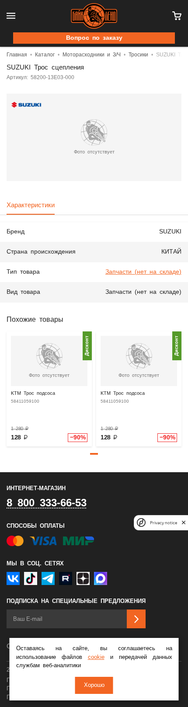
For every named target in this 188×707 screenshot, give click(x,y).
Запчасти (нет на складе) (143, 272)
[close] (183, 522)
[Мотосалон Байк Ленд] (94, 16)
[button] (94, 454)
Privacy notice (163, 522)
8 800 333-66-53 (47, 503)
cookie (96, 657)
